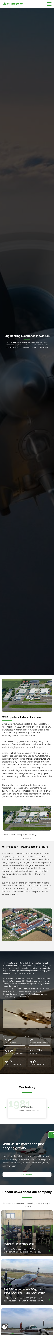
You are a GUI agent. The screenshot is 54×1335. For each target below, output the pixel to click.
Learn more (27, 1235)
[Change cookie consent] (5, 1327)
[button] (23, 838)
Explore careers (27, 1174)
